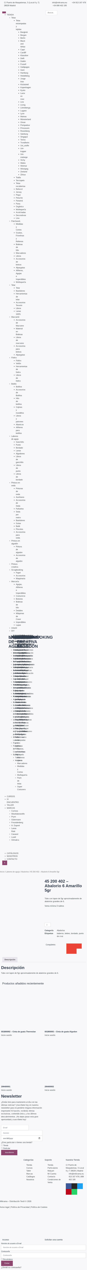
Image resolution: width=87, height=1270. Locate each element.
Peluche (19, 198)
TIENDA (10, 15)
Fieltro (14, 358)
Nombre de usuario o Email (11, 1243)
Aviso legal (4, 1207)
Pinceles (19, 529)
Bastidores (20, 291)
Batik (18, 526)
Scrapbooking (17, 570)
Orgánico (20, 206)
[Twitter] (80, 1186)
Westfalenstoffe (18, 814)
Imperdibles (21, 622)
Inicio (2, 872)
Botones (19, 599)
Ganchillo (20, 442)
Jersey (19, 192)
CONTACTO (12, 859)
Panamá (19, 201)
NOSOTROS (12, 856)
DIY (12, 631)
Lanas (18, 451)
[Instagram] (74, 1186)
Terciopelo (20, 180)
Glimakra (15, 840)
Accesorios (20, 576)
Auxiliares (20, 497)
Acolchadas (21, 212)
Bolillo (13, 384)
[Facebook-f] (68, 1186)
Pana (18, 204)
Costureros (20, 596)
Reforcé (19, 189)
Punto (18, 445)
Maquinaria (20, 578)
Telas (13, 18)
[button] (68, 946)
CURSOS (11, 796)
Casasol (14, 834)
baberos (60, 933)
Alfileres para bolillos (19, 430)
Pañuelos (20, 509)
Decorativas (21, 215)
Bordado (19, 448)
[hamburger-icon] (4, 12)
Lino (17, 218)
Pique (18, 195)
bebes (67, 933)
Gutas (18, 523)
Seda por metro (18, 515)
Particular (6, 1148)
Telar (13, 285)
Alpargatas (20, 268)
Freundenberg (17, 822)
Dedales (19, 610)
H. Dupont (15, 825)
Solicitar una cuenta (54, 1240)
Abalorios (25, 872)
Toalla (18, 177)
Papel (18, 573)
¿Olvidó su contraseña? (11, 1267)
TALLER (10, 805)
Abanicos (20, 424)
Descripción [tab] (10, 960)
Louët (13, 837)
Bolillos (19, 387)
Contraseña (5, 1251)
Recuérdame (8, 1259)
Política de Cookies (39, 1207)
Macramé (15, 317)
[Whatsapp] (74, 1192)
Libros (18, 256)
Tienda (5, 1145)
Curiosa (14, 811)
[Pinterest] (68, 1192)
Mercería (15, 581)
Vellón (18, 363)
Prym (13, 817)
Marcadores (21, 253)
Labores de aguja (13, 872)
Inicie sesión (6, 1035)
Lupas (18, 625)
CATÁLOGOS (12, 853)
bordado (74, 933)
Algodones (20, 454)
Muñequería (21, 209)
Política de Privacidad (20, 1207)
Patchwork (15, 221)
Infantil (14, 628)
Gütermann (16, 820)
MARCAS (11, 808)
